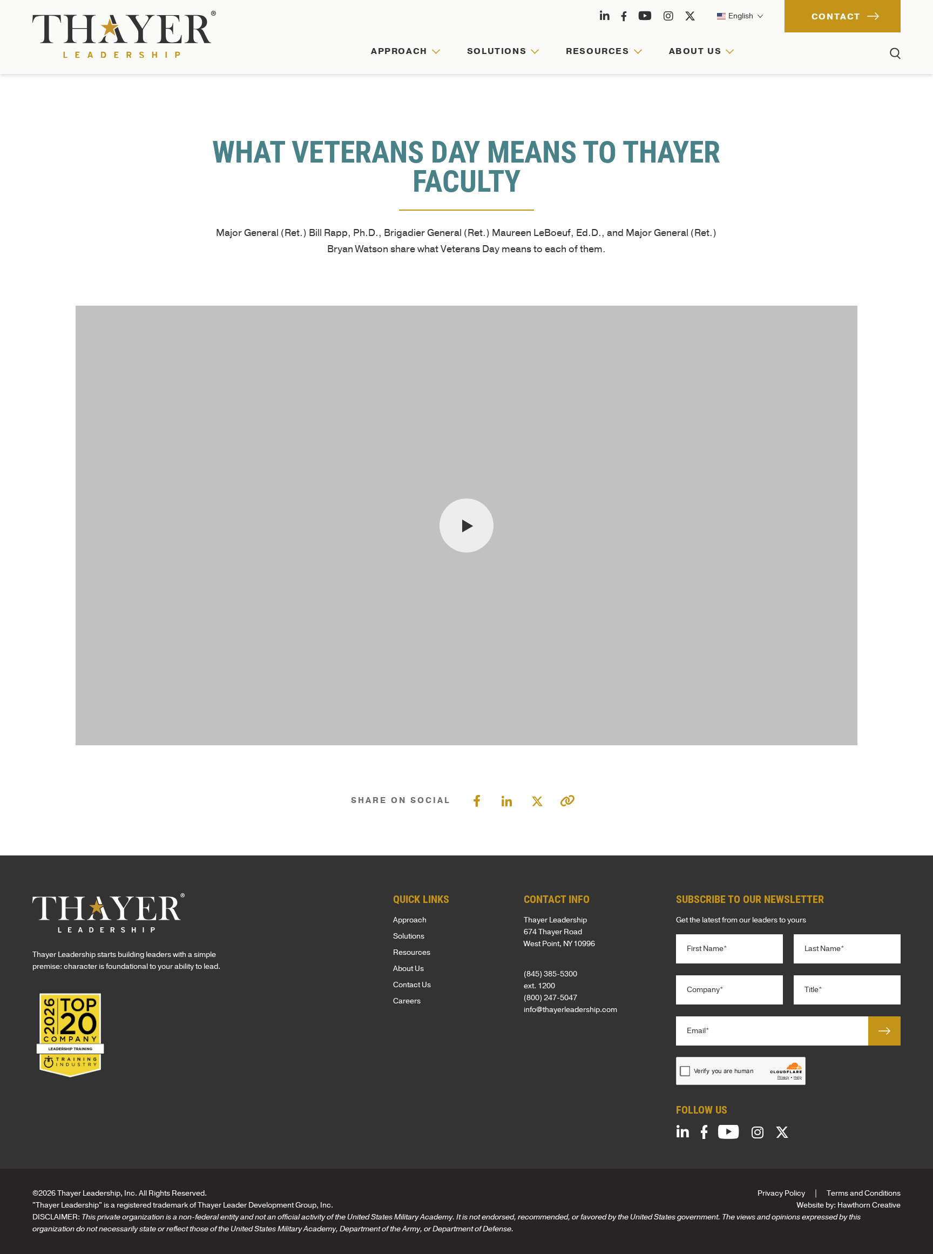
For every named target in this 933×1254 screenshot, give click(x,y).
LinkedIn (604, 16)
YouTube (645, 16)
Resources (411, 952)
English (740, 16)
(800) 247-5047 (550, 998)
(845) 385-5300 (550, 974)
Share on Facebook (477, 800)
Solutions (408, 936)
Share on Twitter (537, 800)
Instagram (668, 16)
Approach (410, 920)
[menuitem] (405, 59)
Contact (836, 17)
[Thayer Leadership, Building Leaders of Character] (124, 34)
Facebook (624, 16)
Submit (884, 1031)
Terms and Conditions (864, 1193)
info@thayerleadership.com (570, 1009)
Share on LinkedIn (507, 800)
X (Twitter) (690, 16)
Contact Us (412, 985)
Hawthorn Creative (869, 1205)
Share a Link (567, 801)
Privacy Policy (781, 1193)
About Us (408, 968)
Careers (407, 1001)
